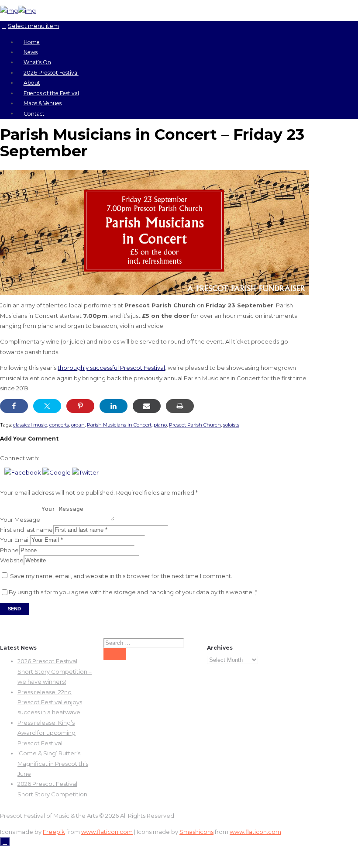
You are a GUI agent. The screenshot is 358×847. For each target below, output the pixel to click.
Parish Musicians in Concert (119, 425)
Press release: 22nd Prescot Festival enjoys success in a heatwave (49, 702)
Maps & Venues (43, 103)
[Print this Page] (180, 406)
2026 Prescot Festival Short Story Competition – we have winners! (54, 671)
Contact (34, 113)
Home (32, 42)
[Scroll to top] (5, 841)
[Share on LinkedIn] (113, 406)
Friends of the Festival (51, 93)
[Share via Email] (147, 406)
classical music (30, 425)
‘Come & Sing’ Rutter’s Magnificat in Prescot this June (52, 763)
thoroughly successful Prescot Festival (111, 367)
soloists (231, 425)
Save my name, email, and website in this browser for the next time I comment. (121, 575)
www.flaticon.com (107, 831)
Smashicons (196, 831)
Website (12, 560)
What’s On (37, 62)
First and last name (26, 529)
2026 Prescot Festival (51, 72)
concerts (59, 425)
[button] (23, 472)
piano (160, 425)
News (31, 52)
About (32, 82)
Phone (9, 550)
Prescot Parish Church (195, 425)
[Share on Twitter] (47, 406)
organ (78, 425)
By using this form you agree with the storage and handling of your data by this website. (133, 592)
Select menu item (33, 25)
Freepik (54, 831)
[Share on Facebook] (14, 406)
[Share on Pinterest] (80, 406)
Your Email (15, 539)
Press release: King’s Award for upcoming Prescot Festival (46, 733)
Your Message (20, 519)
